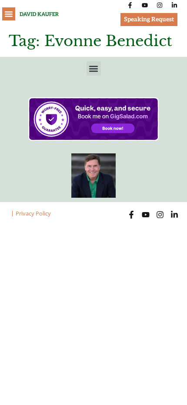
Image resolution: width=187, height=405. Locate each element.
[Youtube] (145, 5)
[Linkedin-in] (174, 5)
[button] (8, 13)
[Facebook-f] (130, 5)
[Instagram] (160, 5)
